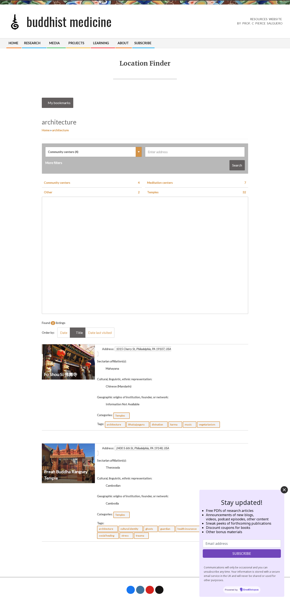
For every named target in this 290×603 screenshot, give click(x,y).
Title (79, 332)
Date (63, 332)
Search (237, 165)
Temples (196, 192)
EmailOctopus (251, 590)
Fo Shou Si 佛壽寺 (60, 374)
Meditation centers (196, 182)
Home (46, 130)
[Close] (284, 489)
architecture (60, 130)
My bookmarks (58, 103)
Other (92, 192)
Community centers (92, 182)
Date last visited (100, 332)
